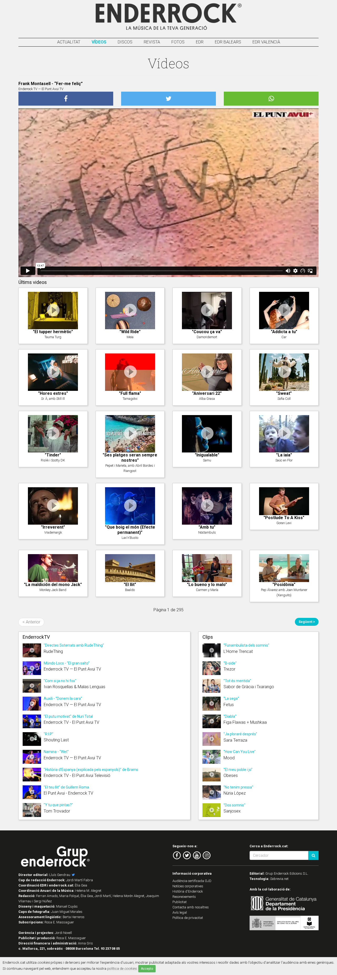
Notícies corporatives (187, 886)
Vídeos (99, 42)
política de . (122, 968)
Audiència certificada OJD (191, 881)
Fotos (178, 42)
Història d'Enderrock (187, 891)
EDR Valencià (266, 42)
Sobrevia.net (279, 879)
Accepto (147, 969)
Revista (152, 42)
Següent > (307, 622)
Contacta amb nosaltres (190, 907)
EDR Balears (228, 42)
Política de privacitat (187, 918)
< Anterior (31, 621)
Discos (125, 42)
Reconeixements (184, 897)
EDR (200, 42)
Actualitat (68, 42)
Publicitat (179, 902)
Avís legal (179, 912)
